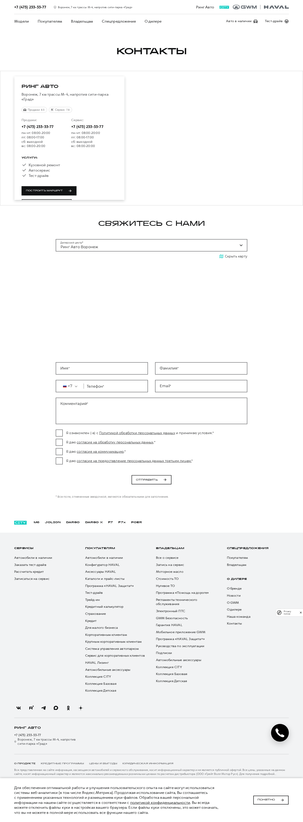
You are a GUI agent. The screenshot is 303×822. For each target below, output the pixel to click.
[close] (301, 612)
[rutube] (31, 708)
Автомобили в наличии (33, 558)
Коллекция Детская (100, 691)
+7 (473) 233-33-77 (38, 126)
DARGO (73, 522)
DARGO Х (94, 522)
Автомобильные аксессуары (107, 670)
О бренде (234, 588)
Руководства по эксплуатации (180, 646)
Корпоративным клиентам (106, 635)
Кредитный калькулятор (104, 607)
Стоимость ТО (167, 579)
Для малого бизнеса (101, 628)
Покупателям (50, 21)
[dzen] (80, 708)
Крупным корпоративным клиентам (113, 642)
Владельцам (82, 21)
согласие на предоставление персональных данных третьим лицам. (134, 461)
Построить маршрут (44, 191)
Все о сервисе (167, 558)
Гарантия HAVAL (169, 625)
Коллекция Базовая (100, 684)
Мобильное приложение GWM (180, 632)
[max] (55, 708)
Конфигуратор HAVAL (102, 565)
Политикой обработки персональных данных (137, 433)
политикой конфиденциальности (160, 802)
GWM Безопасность (172, 618)
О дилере (153, 21)
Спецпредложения (119, 21)
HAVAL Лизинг (97, 663)
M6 (36, 522)
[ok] (68, 708)
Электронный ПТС (170, 611)
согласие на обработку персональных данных (115, 442)
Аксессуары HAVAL (100, 572)
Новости (234, 596)
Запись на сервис (170, 565)
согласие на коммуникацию (100, 452)
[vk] (18, 708)
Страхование (95, 614)
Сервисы (23, 548)
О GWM (233, 603)
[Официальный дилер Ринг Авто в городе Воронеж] (261, 7)
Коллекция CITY (98, 677)
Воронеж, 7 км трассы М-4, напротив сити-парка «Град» (47, 741)
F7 (110, 522)
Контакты (234, 623)
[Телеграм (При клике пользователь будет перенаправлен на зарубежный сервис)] (43, 708)
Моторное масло (169, 572)
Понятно (266, 800)
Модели (21, 21)
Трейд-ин (92, 600)
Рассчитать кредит (29, 572)
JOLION (53, 522)
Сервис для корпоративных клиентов (115, 656)
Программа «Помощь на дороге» (182, 593)
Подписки (164, 653)
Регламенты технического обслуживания (176, 602)
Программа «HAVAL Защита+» (109, 586)
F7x (122, 522)
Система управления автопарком (112, 649)
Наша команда (238, 617)
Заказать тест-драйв (30, 565)
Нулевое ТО (165, 586)
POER (136, 522)
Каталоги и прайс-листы (104, 579)
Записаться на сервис (31, 579)
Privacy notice (287, 612)
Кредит (91, 621)
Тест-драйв (94, 593)
